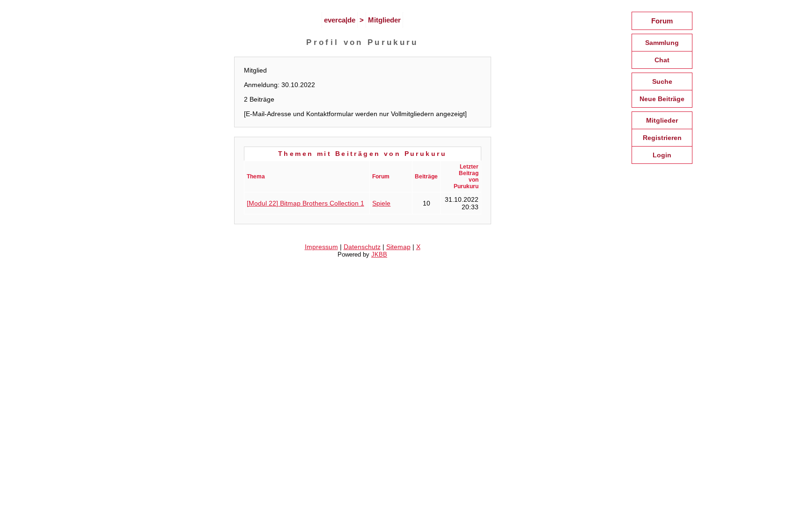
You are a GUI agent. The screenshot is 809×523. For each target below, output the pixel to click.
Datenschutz (362, 246)
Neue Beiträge (662, 99)
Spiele (381, 203)
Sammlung (662, 42)
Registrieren (662, 137)
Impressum (321, 246)
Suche (662, 81)
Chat (662, 60)
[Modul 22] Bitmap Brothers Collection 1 (305, 203)
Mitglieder (384, 20)
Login (662, 155)
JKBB (379, 254)
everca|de (339, 20)
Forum (662, 21)
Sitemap (398, 246)
